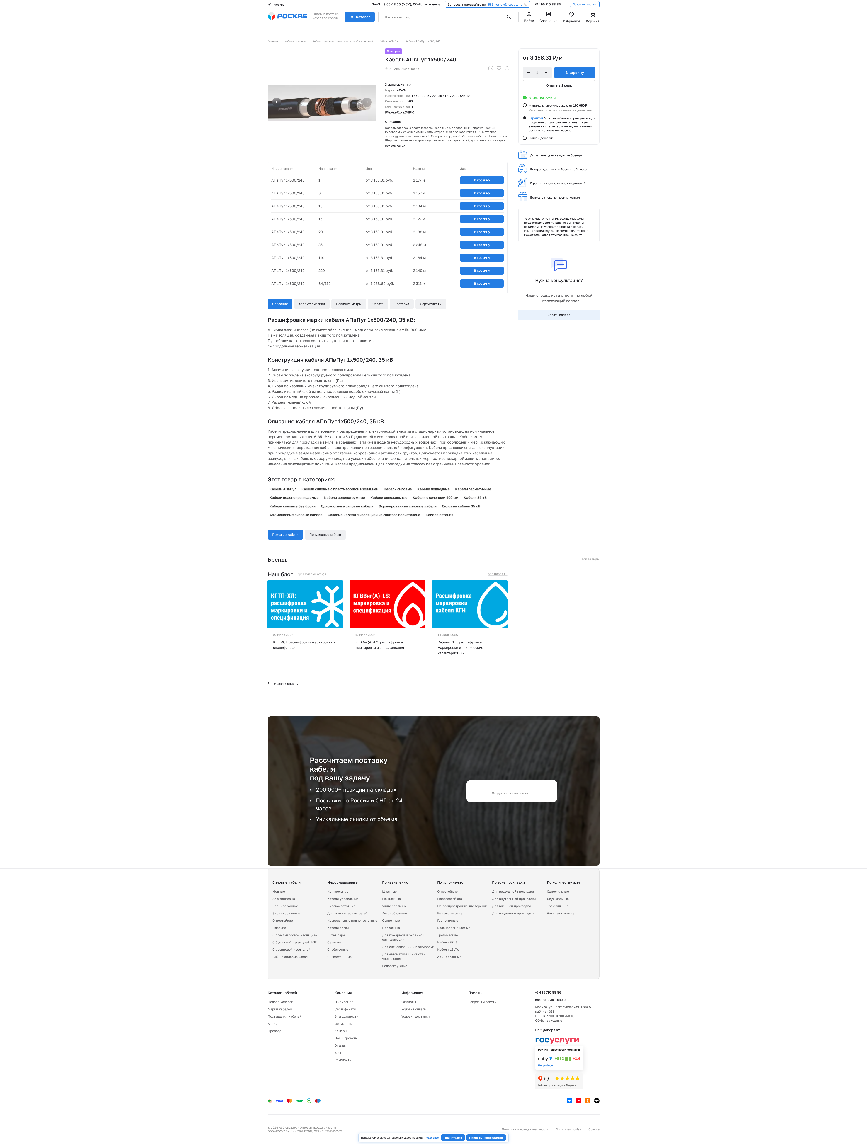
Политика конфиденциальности (525, 1129)
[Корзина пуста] (593, 18)
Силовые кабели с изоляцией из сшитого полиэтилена (374, 515)
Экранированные (286, 913)
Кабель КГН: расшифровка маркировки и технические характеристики (460, 647)
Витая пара (336, 935)
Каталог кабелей (282, 993)
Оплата (378, 304)
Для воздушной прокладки (513, 891)
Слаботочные (337, 949)
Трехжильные (557, 906)
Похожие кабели (285, 534)
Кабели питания (439, 515)
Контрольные (337, 891)
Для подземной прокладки (513, 913)
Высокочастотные (341, 906)
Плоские (279, 928)
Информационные (342, 882)
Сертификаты (431, 304)
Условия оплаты (413, 1009)
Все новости (498, 574)
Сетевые (334, 942)
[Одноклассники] (587, 1100)
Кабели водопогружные (344, 497)
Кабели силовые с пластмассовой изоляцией (339, 489)
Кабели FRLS (447, 942)
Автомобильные (394, 913)
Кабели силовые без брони (293, 506)
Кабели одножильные (388, 497)
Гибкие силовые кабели (291, 957)
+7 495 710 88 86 (548, 4)
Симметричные (339, 957)
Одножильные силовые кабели (347, 506)
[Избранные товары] (571, 18)
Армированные (449, 957)
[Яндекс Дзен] (597, 1100)
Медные (278, 891)
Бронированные (285, 906)
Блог (338, 1052)
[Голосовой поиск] (499, 16)
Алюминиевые (283, 899)
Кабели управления (343, 899)
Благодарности (346, 1016)
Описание (280, 304)
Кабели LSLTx (448, 949)
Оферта (594, 1129)
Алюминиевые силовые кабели (296, 515)
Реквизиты (343, 1060)
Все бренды (591, 559)
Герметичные (447, 920)
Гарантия (536, 118)
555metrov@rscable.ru (505, 4)
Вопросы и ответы (482, 1002)
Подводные (391, 928)
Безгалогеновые (449, 913)
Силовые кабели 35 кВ (461, 506)
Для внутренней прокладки (514, 899)
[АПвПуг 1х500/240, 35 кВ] (322, 102)
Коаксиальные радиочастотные (352, 920)
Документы (343, 1023)
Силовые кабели (286, 882)
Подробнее (432, 1137)
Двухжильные (558, 899)
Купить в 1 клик (559, 85)
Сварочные (391, 920)
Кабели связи (338, 928)
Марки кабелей (280, 1009)
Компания (343, 993)
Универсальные (394, 906)
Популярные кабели (325, 534)
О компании (344, 1002)
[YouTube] (578, 1100)
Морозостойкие (449, 899)
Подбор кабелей (280, 1002)
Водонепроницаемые (453, 928)
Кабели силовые (398, 489)
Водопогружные (394, 966)
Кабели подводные (433, 489)
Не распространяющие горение (462, 906)
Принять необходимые (486, 1137)
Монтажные (391, 899)
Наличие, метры (349, 304)
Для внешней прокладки (511, 906)
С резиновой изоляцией (291, 949)
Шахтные (389, 891)
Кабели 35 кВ (475, 497)
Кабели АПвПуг (283, 489)
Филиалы (408, 1002)
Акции (273, 1023)
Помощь (475, 993)
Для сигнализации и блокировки (408, 947)
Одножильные (558, 891)
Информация (412, 993)
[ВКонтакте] (569, 1100)
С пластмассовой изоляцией (295, 935)
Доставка (401, 304)
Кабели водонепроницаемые (294, 497)
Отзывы (340, 1045)
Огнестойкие (282, 920)
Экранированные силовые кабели (408, 506)
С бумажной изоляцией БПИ (295, 942)
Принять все (453, 1137)
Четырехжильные (560, 913)
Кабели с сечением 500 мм (435, 497)
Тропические (447, 935)
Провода (274, 1031)
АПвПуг (402, 90)
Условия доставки (415, 1016)
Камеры (341, 1031)
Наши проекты (346, 1038)
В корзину (482, 180)
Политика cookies (568, 1129)
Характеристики (312, 304)
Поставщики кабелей (284, 1016)
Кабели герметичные (473, 489)
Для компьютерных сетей (347, 913)
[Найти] (509, 16)
